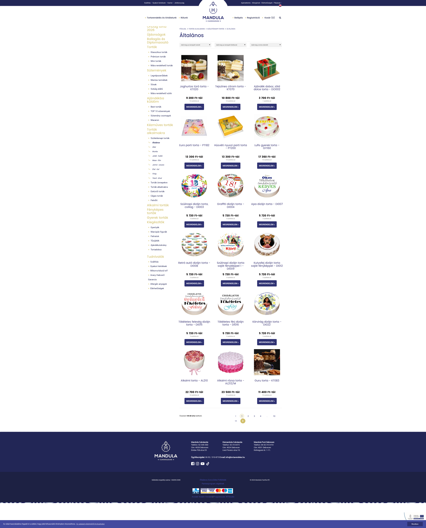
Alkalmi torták (158, 205)
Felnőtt (154, 200)
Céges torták (157, 195)
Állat (154, 147)
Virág (154, 173)
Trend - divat (157, 178)
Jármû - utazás (158, 165)
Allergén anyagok (158, 283)
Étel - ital (155, 169)
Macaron (155, 120)
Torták (152, 47)
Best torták (156, 106)
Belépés (238, 17)
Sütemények (156, 70)
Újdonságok (156, 34)
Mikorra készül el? (159, 270)
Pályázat (277, 3)
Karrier (170, 3)
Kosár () (269, 17)
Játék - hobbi (157, 156)
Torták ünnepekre (159, 182)
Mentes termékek (159, 80)
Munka (155, 151)
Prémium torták (158, 56)
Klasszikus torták (159, 52)
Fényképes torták (155, 211)
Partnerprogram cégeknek (213, 483)
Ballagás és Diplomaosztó (157, 41)
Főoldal (182, 29)
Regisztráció (253, 17)
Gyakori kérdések (159, 3)
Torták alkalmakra (156, 131)
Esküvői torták (158, 191)
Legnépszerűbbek (159, 75)
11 (236, 421)
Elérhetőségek (266, 3)
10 (274, 416)
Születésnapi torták (160, 138)
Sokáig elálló (157, 88)
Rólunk (184, 17)
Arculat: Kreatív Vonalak (202, 496)
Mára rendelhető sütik (161, 93)
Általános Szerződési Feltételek (213, 480)
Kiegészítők (155, 222)
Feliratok (155, 236)
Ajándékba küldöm (155, 100)
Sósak (154, 84)
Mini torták (156, 61)
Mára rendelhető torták (162, 65)
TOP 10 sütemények (160, 111)
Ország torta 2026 (156, 28)
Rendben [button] (415, 524)
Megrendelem (193, 107)
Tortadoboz (156, 249)
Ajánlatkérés (245, 3)
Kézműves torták (160, 125)
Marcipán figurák (159, 231)
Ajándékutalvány (159, 245)
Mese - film (156, 160)
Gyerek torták (157, 217)
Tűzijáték (155, 240)
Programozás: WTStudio (223, 496)
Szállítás (147, 3)
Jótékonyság (179, 3)
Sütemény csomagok (161, 115)
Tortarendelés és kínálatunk (162, 17)
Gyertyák (155, 227)
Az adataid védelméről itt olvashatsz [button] (90, 524)
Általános (156, 142)
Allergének (256, 3)
